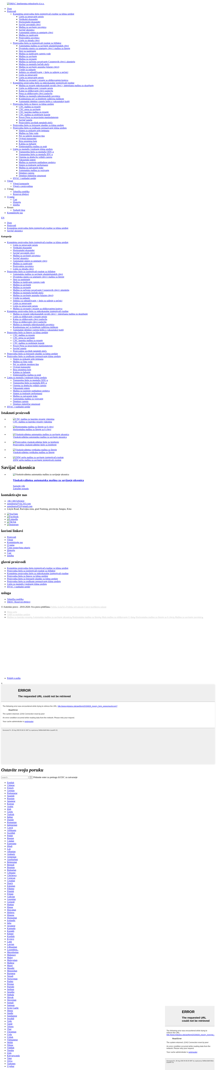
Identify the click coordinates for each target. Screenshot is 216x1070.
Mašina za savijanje (28, 56)
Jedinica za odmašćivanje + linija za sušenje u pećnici (43, 72)
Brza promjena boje (28, 141)
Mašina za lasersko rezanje (19, 617)
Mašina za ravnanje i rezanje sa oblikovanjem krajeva (43, 80)
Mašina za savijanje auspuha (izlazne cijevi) (39, 67)
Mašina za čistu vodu (28, 133)
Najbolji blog (19, 210)
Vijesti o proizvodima (23, 186)
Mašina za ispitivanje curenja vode (35, 53)
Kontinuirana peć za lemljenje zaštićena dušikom (41, 99)
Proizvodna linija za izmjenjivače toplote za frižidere (37, 43)
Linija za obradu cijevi (29, 40)
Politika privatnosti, (75, 607)
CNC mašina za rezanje (30, 106)
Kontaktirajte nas (15, 212)
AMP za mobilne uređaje (18, 614)
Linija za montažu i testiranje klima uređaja (33, 149)
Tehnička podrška (21, 191)
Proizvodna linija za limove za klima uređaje (33, 104)
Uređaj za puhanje (27, 69)
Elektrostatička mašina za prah (33, 146)
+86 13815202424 (15, 501)
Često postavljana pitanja (18, 547)
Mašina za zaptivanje (28, 35)
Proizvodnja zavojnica (29, 38)
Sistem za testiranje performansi (33, 165)
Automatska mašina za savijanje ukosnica (52, 617)
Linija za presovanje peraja (31, 16)
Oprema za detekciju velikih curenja (35, 157)
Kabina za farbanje (27, 144)
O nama (10, 197)
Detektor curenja (26, 173)
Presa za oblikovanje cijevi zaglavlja (35, 93)
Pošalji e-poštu (14, 678)
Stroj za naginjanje (27, 51)
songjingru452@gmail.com (19, 506)
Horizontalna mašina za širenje (86, 617)
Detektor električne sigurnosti (32, 175)
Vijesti (10, 181)
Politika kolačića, (58, 607)
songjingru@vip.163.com (19, 503)
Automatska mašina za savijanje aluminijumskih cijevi (44, 45)
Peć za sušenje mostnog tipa (32, 136)
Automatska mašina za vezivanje (34, 170)
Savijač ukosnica (26, 30)
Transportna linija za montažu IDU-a (36, 154)
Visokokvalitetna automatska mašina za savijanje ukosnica (40, 437)
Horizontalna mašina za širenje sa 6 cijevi (32, 429)
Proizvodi (11, 11)
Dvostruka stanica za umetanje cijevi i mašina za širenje (44, 48)
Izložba (16, 205)
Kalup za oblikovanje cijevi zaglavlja (36, 91)
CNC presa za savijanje (30, 109)
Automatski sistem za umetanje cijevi (36, 32)
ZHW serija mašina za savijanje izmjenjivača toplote (37, 460)
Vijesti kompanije (21, 183)
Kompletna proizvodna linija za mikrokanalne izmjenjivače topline (43, 83)
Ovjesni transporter (27, 138)
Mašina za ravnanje (28, 59)
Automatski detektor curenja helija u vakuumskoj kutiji (44, 101)
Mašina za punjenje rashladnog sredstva (37, 162)
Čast (15, 199)
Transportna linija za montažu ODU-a (36, 152)
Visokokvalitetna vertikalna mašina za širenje (34, 452)
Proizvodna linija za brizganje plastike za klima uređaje (38, 125)
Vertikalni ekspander (28, 19)
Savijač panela (25, 120)
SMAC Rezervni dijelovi (18, 602)
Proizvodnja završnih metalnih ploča (35, 122)
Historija (17, 202)
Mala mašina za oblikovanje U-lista (118, 617)
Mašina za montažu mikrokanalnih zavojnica (39, 96)
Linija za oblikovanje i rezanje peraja (36, 88)
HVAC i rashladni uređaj (24, 178)
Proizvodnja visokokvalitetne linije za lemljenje (35, 444)
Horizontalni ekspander (29, 22)
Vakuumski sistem (27, 159)
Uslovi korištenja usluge (95, 607)
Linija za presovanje (28, 75)
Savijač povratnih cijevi (30, 24)
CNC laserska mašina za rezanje (34, 112)
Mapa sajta (12, 612)
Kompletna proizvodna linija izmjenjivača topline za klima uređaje (43, 14)
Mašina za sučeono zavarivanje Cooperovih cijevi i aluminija (47, 61)
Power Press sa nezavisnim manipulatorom (38, 117)
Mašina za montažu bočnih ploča (34, 64)
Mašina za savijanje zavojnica (32, 27)
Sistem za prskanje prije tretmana (34, 130)
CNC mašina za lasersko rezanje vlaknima (32, 421)
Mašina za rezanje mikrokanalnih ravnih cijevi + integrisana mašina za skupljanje (56, 85)
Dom (9, 8)
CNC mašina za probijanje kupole (34, 114)
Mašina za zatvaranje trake (31, 167)
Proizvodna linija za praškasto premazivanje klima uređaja (40, 128)
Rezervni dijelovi (21, 194)
